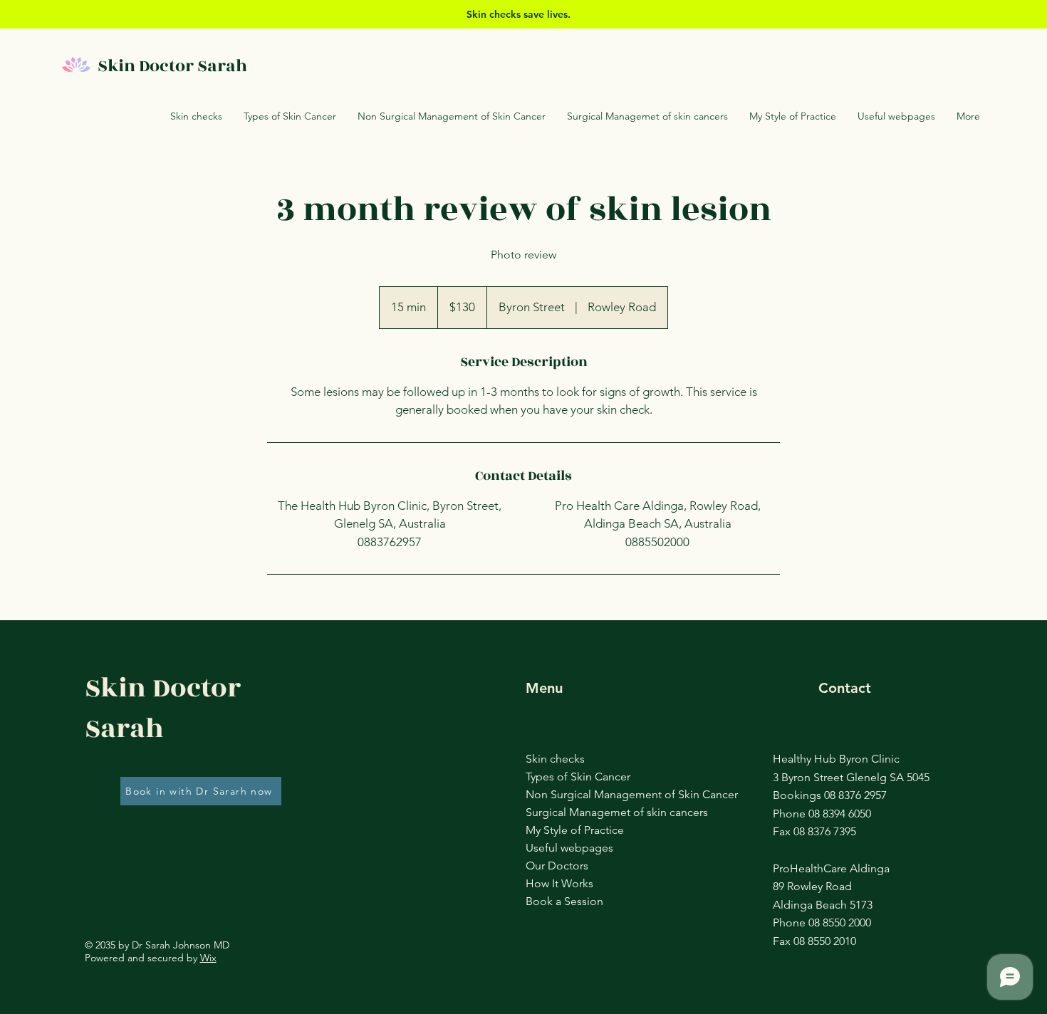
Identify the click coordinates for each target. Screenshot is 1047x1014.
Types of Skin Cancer (569, 776)
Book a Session (564, 901)
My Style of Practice (569, 830)
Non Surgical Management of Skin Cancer (569, 794)
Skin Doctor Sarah (174, 66)
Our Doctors (557, 865)
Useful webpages (569, 847)
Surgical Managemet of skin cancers (569, 812)
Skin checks (555, 758)
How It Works (559, 883)
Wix (208, 957)
